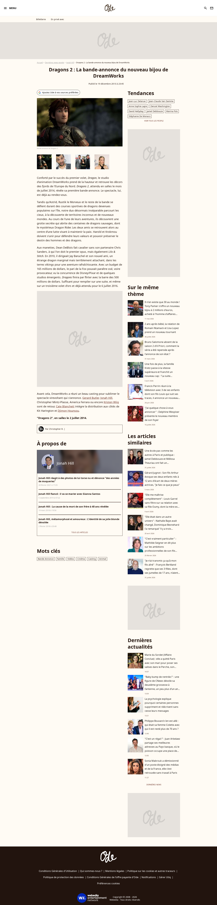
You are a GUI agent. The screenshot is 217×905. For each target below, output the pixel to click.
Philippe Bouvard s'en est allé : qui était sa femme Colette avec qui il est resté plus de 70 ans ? (162, 724)
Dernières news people (54, 62)
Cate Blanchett (65, 406)
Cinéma (81, 558)
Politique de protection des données (63, 877)
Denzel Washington (160, 106)
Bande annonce (46, 558)
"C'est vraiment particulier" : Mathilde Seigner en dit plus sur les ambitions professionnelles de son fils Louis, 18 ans (160, 546)
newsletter (211, 8)
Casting (92, 558)
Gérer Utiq (165, 877)
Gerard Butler (90, 398)
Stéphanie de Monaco (139, 116)
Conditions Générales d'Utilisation (58, 871)
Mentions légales (114, 871)
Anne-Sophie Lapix (138, 106)
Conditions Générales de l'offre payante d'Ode (112, 877)
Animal (102, 558)
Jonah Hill (70, 62)
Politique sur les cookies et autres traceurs (151, 871)
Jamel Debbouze (155, 111)
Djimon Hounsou (68, 410)
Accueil (40, 62)
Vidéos (70, 558)
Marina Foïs (172, 111)
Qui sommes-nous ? (91, 871)
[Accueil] (110, 8)
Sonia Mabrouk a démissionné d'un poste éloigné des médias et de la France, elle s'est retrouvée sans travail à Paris (162, 767)
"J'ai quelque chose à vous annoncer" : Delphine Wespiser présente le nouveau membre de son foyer (162, 414)
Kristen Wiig (111, 402)
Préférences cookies (108, 883)
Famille (60, 558)
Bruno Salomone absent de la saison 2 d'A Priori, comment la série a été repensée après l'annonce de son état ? (162, 348)
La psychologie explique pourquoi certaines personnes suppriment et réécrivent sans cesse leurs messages (162, 705)
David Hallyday (136, 111)
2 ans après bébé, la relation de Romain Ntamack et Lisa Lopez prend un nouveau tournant (162, 328)
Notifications (149, 877)
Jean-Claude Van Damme (161, 101)
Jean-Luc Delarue (137, 101)
